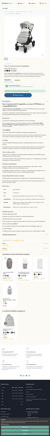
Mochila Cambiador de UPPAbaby (8, 329)
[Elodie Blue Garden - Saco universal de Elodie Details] (8, 275)
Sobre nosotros (29, 387)
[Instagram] (29, 375)
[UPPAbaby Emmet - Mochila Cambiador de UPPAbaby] (6, 332)
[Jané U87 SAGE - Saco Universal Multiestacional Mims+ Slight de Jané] (3, 303)
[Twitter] (23, 375)
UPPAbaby (8, 63)
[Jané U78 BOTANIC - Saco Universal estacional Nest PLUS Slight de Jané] (19, 275)
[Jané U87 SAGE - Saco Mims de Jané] (37, 274)
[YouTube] (26, 375)
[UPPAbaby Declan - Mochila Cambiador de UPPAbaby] (10, 332)
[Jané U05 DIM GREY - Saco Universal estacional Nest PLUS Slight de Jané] (25, 275)
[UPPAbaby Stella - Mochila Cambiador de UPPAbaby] (6, 334)
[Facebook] (21, 375)
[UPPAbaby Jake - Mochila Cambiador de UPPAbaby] (8, 332)
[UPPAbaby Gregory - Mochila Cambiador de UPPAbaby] (3, 332)
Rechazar (25, 427)
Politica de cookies (5, 424)
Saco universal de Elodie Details (8, 273)
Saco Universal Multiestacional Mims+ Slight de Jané (9, 300)
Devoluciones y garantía (31, 396)
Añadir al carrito (18, 95)
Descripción (6, 101)
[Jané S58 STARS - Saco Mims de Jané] (39, 274)
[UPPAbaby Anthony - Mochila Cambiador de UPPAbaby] (3, 334)
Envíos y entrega (29, 394)
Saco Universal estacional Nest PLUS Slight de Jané (23, 273)
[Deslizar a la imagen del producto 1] (5, 59)
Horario (27, 391)
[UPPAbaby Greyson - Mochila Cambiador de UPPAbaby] (14, 332)
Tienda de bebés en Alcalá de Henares (34, 389)
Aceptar (25, 433)
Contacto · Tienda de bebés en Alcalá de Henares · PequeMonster (36, 400)
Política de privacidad (5, 414)
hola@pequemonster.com (33, 417)
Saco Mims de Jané (38, 272)
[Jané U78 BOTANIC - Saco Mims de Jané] (34, 274)
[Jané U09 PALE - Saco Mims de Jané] (41, 274)
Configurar (25, 430)
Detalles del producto (9, 234)
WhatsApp (35, 354)
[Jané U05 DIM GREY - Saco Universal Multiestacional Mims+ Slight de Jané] (6, 303)
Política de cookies (4, 416)
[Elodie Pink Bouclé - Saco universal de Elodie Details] (3, 275)
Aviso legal (3, 411)
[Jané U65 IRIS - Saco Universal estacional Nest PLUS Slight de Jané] (21, 275)
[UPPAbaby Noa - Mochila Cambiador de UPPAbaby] (12, 332)
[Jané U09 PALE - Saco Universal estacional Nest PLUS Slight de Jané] (23, 275)
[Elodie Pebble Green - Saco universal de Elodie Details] (6, 275)
